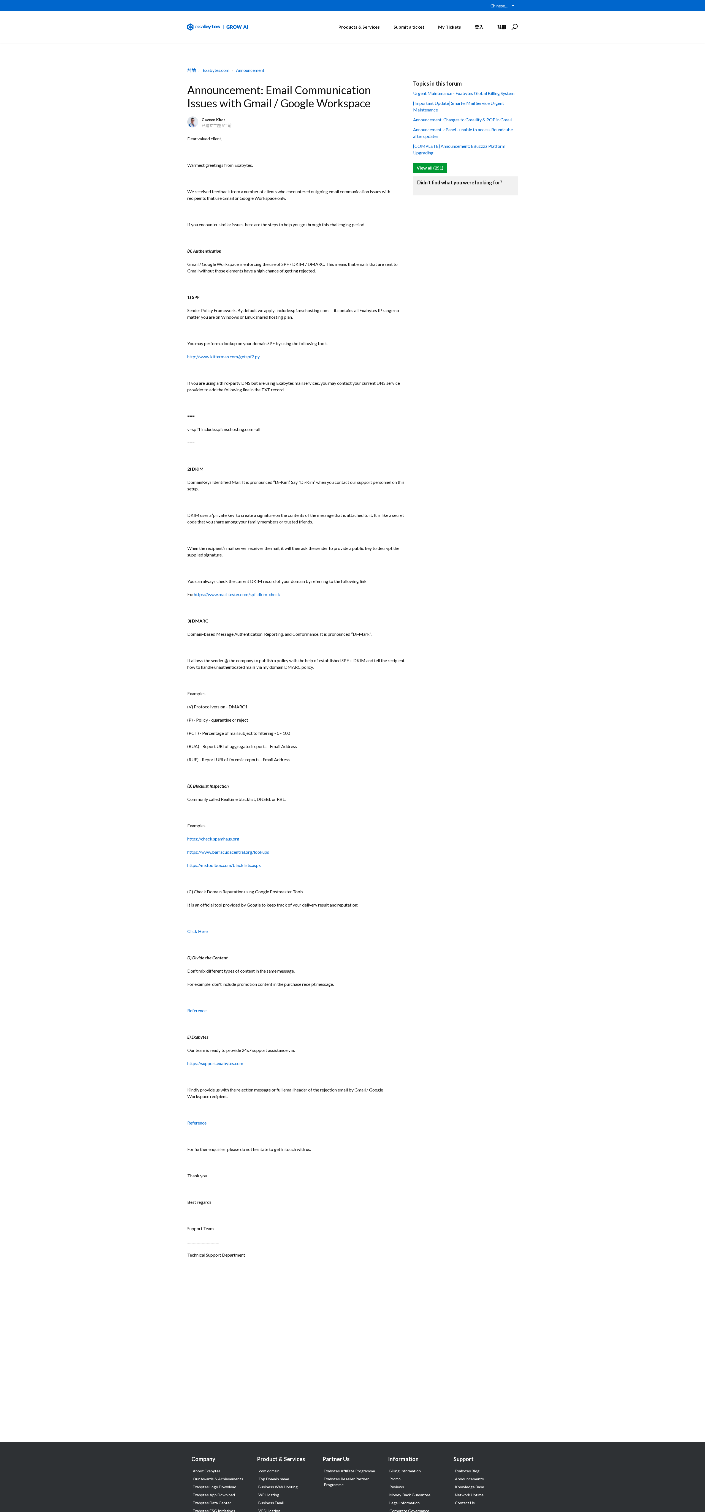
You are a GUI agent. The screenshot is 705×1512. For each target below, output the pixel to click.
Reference (197, 1010)
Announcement (250, 70)
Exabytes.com (216, 70)
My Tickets (449, 26)
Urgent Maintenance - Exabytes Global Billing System (463, 93)
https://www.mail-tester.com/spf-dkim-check (237, 594)
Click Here (197, 931)
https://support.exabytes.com (215, 1063)
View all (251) (430, 167)
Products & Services (359, 26)
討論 (191, 70)
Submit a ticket (409, 26)
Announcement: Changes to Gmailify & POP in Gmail (462, 119)
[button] (514, 27)
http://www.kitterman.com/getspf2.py (223, 356)
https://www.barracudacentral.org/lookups (228, 852)
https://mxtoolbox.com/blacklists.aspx (224, 865)
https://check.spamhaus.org (213, 838)
